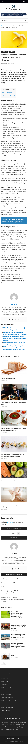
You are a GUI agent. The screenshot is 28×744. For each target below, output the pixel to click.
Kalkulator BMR (4, 681)
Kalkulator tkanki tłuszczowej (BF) (8, 700)
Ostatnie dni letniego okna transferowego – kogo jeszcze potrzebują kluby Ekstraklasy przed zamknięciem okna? (18, 614)
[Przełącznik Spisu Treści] (13, 89)
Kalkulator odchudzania (6, 694)
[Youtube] (24, 1)
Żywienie (7, 25)
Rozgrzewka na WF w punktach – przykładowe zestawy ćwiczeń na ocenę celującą (12, 599)
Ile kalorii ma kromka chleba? (8, 378)
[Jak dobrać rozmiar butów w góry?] (5, 654)
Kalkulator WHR (4, 704)
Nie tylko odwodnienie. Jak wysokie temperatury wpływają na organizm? (18, 636)
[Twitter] (15, 319)
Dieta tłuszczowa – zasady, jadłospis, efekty (11, 480)
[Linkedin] (9, 319)
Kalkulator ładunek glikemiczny (8, 687)
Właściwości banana (8, 94)
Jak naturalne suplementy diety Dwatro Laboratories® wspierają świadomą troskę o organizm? (19, 626)
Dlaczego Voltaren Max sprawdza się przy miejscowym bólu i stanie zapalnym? (18, 646)
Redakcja (5, 63)
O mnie (6, 741)
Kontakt (21, 741)
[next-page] (5, 663)
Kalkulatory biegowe (5, 710)
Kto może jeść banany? (9, 96)
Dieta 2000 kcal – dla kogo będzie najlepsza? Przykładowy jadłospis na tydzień (14, 338)
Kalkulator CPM (4, 684)
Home (2, 25)
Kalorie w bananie (7, 92)
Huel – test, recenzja (7, 587)
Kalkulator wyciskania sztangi (7, 707)
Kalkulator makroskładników (7, 691)
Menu (5, 20)
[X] (26, 1)
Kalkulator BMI (4, 678)
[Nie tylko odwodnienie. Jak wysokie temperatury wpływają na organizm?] (5, 634)
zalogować (10, 522)
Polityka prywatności (13, 741)
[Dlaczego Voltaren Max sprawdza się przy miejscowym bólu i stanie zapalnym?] (5, 644)
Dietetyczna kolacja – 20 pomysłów (11, 583)
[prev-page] (2, 663)
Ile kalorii (4, 51)
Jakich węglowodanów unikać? (9, 579)
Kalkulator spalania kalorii (7, 697)
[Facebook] (22, 1)
